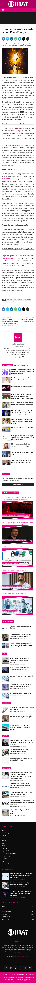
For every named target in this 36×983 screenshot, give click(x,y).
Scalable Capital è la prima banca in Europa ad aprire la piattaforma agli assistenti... (22, 802)
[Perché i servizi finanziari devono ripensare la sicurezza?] (5, 794)
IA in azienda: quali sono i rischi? (20, 693)
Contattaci (4, 974)
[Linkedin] (11, 39)
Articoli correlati (7, 365)
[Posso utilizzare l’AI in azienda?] (5, 670)
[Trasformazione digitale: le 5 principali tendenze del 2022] (6, 462)
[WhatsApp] (15, 39)
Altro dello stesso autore (21, 365)
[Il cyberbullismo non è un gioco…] (6, 388)
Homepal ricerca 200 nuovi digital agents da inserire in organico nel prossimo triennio (22, 438)
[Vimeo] (23, 357)
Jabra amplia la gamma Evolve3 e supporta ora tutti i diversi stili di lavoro (21, 718)
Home (3, 25)
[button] (3, 10)
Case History (5, 833)
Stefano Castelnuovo (15, 746)
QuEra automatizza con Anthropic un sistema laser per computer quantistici (21, 893)
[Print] (27, 39)
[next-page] (6, 469)
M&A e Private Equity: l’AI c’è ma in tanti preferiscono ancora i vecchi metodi (21, 812)
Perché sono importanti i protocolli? (12, 547)
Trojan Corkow (13, 301)
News (3, 830)
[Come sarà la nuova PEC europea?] (6, 429)
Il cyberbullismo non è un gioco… (22, 386)
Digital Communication (10, 853)
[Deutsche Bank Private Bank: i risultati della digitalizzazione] (5, 786)
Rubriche (4, 848)
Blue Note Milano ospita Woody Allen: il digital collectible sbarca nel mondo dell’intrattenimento (22, 413)
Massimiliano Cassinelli (15, 669)
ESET (15, 299)
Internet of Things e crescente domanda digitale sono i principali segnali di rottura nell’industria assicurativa (10, 323)
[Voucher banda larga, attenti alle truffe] (6, 454)
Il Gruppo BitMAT (30, 974)
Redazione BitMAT (7, 35)
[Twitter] (7, 39)
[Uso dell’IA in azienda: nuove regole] (5, 678)
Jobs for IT (6, 851)
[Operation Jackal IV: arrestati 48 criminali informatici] (5, 760)
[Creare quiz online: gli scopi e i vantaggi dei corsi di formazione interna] (6, 421)
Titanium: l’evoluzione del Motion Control (14, 570)
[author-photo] (18, 341)
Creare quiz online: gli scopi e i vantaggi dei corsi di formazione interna (22, 421)
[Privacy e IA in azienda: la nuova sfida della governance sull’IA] (5, 687)
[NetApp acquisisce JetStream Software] (5, 628)
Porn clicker (5, 301)
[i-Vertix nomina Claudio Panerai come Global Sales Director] (5, 637)
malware (20, 299)
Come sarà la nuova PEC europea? (22, 427)
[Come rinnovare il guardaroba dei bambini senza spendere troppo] (6, 405)
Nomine (4, 840)
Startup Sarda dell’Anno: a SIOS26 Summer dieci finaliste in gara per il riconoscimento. (22, 371)
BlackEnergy (16, 131)
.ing (3, 861)
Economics (7, 856)
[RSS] (16, 357)
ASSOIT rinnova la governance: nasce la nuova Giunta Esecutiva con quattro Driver (21, 645)
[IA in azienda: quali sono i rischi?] (5, 695)
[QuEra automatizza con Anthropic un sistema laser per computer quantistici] (5, 893)
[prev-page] (3, 469)
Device (4, 846)
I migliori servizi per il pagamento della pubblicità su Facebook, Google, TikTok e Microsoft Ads (22, 396)
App (3, 843)
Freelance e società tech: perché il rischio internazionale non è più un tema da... (22, 742)
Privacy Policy (20, 974)
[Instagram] (11, 968)
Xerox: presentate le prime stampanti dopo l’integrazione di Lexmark (21, 727)
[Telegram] (19, 39)
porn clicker (29, 203)
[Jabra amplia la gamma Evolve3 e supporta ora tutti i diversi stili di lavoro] (5, 718)
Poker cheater (27, 299)
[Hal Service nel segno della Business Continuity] (6, 380)
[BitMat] (18, 4)
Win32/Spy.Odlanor (9, 258)
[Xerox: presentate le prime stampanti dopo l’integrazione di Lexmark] (5, 727)
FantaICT (6, 858)
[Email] (23, 39)
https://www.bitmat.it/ (18, 346)
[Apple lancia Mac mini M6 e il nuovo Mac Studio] (5, 710)
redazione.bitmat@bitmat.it (21, 956)
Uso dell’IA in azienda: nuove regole (22, 676)
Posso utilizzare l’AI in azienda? (20, 667)
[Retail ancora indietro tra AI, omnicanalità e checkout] (5, 752)
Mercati (4, 838)
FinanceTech (5, 864)
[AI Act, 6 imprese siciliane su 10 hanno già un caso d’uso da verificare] (5, 660)
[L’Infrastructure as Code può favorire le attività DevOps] (6, 446)
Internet (4, 835)
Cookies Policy (12, 974)
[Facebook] (3, 39)
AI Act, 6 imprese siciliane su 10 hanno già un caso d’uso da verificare (20, 660)
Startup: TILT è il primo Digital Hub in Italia (27, 320)
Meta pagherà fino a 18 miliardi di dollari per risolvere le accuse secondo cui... (21, 875)
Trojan (23, 229)
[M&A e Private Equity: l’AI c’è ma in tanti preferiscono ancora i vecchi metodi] (5, 812)
